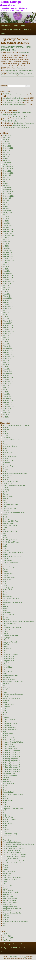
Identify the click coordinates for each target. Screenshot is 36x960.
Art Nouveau (7, 438)
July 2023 (6, 177)
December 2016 (8, 325)
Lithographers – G (8, 658)
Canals (5, 492)
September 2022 (8, 196)
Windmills (6, 917)
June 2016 (6, 338)
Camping (6, 490)
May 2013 (6, 415)
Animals (5, 433)
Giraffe (5, 592)
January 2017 (7, 323)
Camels (5, 488)
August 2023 (7, 175)
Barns (5, 442)
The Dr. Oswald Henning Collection (14, 848)
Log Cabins (6, 663)
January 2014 (7, 398)
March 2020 (6, 248)
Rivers (5, 786)
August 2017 (7, 308)
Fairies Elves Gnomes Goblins (13, 552)
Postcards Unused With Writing (13, 742)
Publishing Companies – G (11, 754)
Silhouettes (6, 806)
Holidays (15, 73)
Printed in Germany (9, 746)
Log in (5, 934)
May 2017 (6, 315)
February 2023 (7, 187)
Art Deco (5, 435)
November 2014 (8, 377)
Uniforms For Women (10, 898)
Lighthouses (7, 648)
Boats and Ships (8, 460)
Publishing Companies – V (11, 771)
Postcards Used (8, 744)
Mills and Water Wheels (10, 675)
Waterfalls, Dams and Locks (12, 913)
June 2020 (6, 242)
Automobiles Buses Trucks (11, 440)
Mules (5, 692)
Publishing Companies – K (11, 761)
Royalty (5, 790)
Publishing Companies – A (11, 750)
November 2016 (8, 327)
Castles (5, 498)
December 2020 (8, 229)
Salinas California (8, 792)
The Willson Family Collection (12, 863)
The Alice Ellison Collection (12, 842)
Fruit (4, 583)
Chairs (5, 502)
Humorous (6, 619)
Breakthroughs (7, 465)
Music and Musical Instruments (13, 694)
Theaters (5, 867)
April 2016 (6, 342)
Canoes (5, 494)
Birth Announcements (10, 456)
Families (5, 554)
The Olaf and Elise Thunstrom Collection (16, 861)
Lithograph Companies (10, 654)
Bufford (5, 471)
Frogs (4, 581)
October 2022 (7, 194)
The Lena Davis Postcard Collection (14, 856)
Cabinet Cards (7, 483)
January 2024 (7, 164)
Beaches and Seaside (10, 446)
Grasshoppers (7, 596)
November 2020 (8, 231)
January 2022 (7, 212)
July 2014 (6, 385)
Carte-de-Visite (8, 496)
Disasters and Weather (10, 531)
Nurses (5, 702)
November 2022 (8, 192)
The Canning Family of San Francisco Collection (19, 844)
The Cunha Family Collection (12, 846)
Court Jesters (7, 519)
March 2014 (6, 394)
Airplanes (6, 427)
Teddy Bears (7, 836)
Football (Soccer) (8, 573)
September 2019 (8, 260)
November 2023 (8, 169)
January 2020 (7, 252)
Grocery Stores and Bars (11, 598)
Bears (5, 448)
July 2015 (6, 360)
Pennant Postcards (9, 719)
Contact (15, 25)
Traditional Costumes (10, 879)
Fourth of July (7, 579)
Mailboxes (6, 665)
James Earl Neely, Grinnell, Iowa (13, 98)
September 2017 (8, 306)
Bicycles (5, 450)
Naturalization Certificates (11, 698)
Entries (7, 936)
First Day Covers (8, 565)
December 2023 (8, 167)
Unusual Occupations (10, 902)
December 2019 (8, 254)
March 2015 (6, 369)
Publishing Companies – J (11, 759)
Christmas (6, 510)
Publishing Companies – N (11, 767)
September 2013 (8, 406)
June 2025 (6, 137)
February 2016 (7, 346)
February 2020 (7, 250)
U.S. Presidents (8, 890)
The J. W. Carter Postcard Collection (14, 854)
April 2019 (6, 269)
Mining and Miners (9, 679)
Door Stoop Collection (10, 540)
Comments (8, 938)
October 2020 (7, 233)
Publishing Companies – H (11, 756)
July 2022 (6, 200)
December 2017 (8, 300)
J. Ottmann (6, 629)
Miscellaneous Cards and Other (13, 681)
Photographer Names (10, 723)
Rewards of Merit (8, 784)
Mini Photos (6, 677)
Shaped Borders (8, 800)
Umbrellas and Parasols (10, 892)
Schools (5, 796)
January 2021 (7, 227)
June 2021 (6, 217)
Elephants (6, 550)
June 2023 (6, 179)
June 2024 (6, 154)
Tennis (5, 838)
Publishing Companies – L (11, 763)
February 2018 (7, 296)
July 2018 (6, 285)
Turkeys (5, 888)
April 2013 (6, 417)
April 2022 (6, 206)
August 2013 (7, 408)
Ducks (5, 546)
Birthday (5, 458)
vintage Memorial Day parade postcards (16, 70)
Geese (5, 586)
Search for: (3, 86)
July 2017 (6, 310)
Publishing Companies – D (11, 752)
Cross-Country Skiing (10, 525)
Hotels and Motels (8, 615)
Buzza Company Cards (10, 481)
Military (30, 73)
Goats (5, 594)
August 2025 (7, 135)
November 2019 (8, 256)
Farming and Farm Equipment (12, 556)
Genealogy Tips (8, 588)
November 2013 (8, 402)
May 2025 (6, 140)
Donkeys (5, 538)
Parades (3, 75)
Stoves (5, 827)
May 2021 (6, 219)
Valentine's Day (8, 904)
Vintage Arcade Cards (10, 907)
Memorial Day (23, 73)
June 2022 (6, 202)
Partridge (6, 717)
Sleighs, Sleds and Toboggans (13, 809)
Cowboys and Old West (10, 521)
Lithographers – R (8, 661)
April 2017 (6, 317)
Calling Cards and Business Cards (14, 486)
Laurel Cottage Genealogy (17, 957)
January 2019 (7, 273)
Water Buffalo (7, 911)
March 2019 (6, 271)
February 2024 (7, 162)
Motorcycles (7, 688)
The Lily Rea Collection (10, 859)
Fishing (5, 569)
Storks (5, 825)
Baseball (5, 444)
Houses (5, 617)
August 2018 (7, 283)
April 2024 (6, 158)
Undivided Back (8, 896)
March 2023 (6, 185)
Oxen (4, 711)
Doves (5, 544)
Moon (4, 686)
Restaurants (7, 781)
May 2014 (6, 390)
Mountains (6, 690)
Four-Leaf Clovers (8, 577)
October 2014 (7, 379)
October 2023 (7, 171)
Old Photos (6, 706)
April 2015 (6, 367)
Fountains (6, 575)
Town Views (7, 875)
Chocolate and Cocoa (10, 508)
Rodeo (5, 788)
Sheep (5, 802)
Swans (5, 831)
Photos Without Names (10, 729)
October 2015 (7, 354)
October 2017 (7, 304)
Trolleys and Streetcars (10, 886)
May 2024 (6, 156)
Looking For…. (28, 29)
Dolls (4, 535)
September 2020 (8, 235)
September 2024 (8, 148)
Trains (5, 882)
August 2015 (7, 358)
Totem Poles (7, 873)
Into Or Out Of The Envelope (12, 627)
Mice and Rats (7, 671)
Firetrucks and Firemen (10, 563)
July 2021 (6, 215)
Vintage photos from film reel (12, 909)
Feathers (5, 558)
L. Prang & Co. (7, 633)
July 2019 (6, 265)
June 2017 (6, 312)
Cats (4, 500)
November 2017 (8, 302)
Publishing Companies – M (11, 765)
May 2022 (6, 204)
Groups (10, 73)
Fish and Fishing (8, 567)
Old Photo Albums (8, 704)
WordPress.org (7, 940)
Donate (23, 25)
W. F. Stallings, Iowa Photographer (14, 94)
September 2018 (8, 281)
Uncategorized (7, 894)
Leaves (5, 646)
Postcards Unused (23, 75)
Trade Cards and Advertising (12, 877)
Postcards (14, 75)
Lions (4, 652)
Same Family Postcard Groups (13, 794)
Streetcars (6, 829)
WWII (4, 925)
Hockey (5, 606)
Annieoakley (24, 52)
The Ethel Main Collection (11, 850)
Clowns (5, 515)
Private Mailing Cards (10, 748)
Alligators (6, 429)
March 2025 (6, 144)
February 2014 (7, 396)
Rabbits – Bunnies (9, 773)
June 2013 (6, 413)
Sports (5, 813)
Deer (4, 529)
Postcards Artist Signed (10, 738)
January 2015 (7, 373)
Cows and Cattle (8, 523)
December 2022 (8, 190)
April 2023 (6, 183)
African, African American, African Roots (16, 425)
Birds (4, 454)
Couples (5, 517)
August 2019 (7, 263)
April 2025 (6, 142)
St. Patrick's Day (8, 817)
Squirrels (6, 815)
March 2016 (6, 344)
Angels (5, 431)
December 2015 (8, 350)
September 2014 (8, 381)
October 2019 (7, 258)
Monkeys (6, 683)
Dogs (4, 533)
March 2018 (6, 294)
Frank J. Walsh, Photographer (12, 102)
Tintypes (5, 869)
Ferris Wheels (7, 560)
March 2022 (6, 208)
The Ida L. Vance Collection (12, 852)
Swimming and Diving (10, 834)
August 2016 (7, 333)
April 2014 (6, 392)
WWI (4, 923)
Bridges (5, 469)
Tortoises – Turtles (9, 871)
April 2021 (6, 221)
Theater (5, 865)
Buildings (6, 477)
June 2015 (6, 363)
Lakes (5, 640)
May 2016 (6, 340)
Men (4, 669)
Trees (4, 884)
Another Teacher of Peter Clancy (13, 104)
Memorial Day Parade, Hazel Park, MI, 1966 (16, 48)
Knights (5, 631)
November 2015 (8, 352)
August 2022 (7, 198)
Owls (4, 708)
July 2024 (6, 152)
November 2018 (8, 277)
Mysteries (6, 696)
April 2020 (6, 246)
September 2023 (8, 173)
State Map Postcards (9, 819)
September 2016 (8, 331)
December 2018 (8, 275)
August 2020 (7, 238)
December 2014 (8, 375)
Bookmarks (6, 463)
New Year (6, 700)
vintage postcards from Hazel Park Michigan (17, 71)
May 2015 (6, 365)
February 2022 (7, 210)
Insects (5, 625)
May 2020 (6, 244)
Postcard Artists (8, 734)
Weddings (6, 915)
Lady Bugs (6, 638)
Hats (4, 604)
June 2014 (6, 388)
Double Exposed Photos (11, 542)
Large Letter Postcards (10, 642)
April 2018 (6, 292)
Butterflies (6, 479)
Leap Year (6, 644)
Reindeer (6, 777)
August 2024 (7, 150)
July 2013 (6, 410)
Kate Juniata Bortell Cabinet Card (14, 100)
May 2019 (6, 267)
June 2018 (6, 287)
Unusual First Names (10, 900)
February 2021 (7, 225)
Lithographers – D (8, 656)
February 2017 (7, 321)
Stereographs (7, 823)
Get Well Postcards (9, 590)
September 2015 (8, 356)
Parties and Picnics (9, 715)
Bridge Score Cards (9, 467)
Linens (5, 650)
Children (5, 506)
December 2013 (8, 400)
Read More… (21, 68)
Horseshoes (7, 613)
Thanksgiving (7, 840)
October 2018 (7, 279)
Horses (5, 611)
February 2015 (7, 371)
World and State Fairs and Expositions (15, 921)
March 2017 (6, 319)
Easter (5, 548)
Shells (5, 804)
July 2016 (6, 335)
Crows (5, 527)
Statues (5, 821)
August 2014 (7, 383)
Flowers (5, 571)
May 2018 (6, 290)
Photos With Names (9, 727)
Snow (4, 811)
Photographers (7, 725)
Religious (6, 779)
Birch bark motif (8, 452)
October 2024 (7, 146)
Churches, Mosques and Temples (14, 513)
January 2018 (7, 298)
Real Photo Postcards (10, 775)
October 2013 (7, 404)
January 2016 (7, 348)
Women (5, 919)
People (9, 75)
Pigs (4, 731)
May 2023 (6, 181)
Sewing (5, 798)
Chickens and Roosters (10, 504)
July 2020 (6, 240)
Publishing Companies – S (11, 769)
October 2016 (7, 329)
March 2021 (6, 223)
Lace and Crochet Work (10, 636)
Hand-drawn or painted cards (12, 602)
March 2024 (6, 160)
